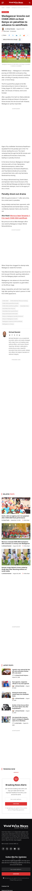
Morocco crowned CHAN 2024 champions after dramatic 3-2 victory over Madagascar (16, 542)
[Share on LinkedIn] (16, 35)
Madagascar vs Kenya (8, 324)
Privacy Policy (15, 810)
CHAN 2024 (5, 301)
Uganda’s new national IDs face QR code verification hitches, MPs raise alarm (21, 671)
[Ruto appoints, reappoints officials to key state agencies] (6, 684)
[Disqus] (16, 601)
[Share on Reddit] (24, 35)
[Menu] (3, 3)
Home (3, 7)
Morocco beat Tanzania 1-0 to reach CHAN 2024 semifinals (16, 216)
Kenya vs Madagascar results (9, 319)
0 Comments (13, 31)
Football (8, 7)
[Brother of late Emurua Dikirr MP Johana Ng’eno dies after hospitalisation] (6, 707)
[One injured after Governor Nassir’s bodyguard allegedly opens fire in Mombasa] (6, 719)
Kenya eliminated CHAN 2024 (9, 313)
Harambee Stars (24, 306)
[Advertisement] (16, 126)
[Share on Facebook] (9, 35)
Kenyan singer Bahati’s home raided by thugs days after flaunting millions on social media (14, 569)
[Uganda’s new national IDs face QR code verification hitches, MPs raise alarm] (6, 672)
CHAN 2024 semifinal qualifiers (10, 306)
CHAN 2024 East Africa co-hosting (19, 301)
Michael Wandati (11, 29)
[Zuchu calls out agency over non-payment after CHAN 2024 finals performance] (16, 505)
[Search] (29, 3)
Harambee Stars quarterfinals (10, 311)
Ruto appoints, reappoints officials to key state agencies (20, 682)
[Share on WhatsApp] (20, 35)
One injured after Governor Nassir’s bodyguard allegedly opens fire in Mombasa (20, 719)
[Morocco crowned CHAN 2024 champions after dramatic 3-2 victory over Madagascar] (16, 531)
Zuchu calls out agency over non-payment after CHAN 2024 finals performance (15, 517)
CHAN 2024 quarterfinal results (10, 303)
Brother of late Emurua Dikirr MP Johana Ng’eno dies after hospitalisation (20, 706)
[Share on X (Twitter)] (13, 35)
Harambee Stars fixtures (8, 308)
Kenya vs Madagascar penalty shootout (12, 316)
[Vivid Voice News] (16, 2)
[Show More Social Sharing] (27, 35)
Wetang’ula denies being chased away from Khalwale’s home (20, 694)
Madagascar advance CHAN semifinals (12, 321)
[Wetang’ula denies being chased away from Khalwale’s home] (6, 695)
